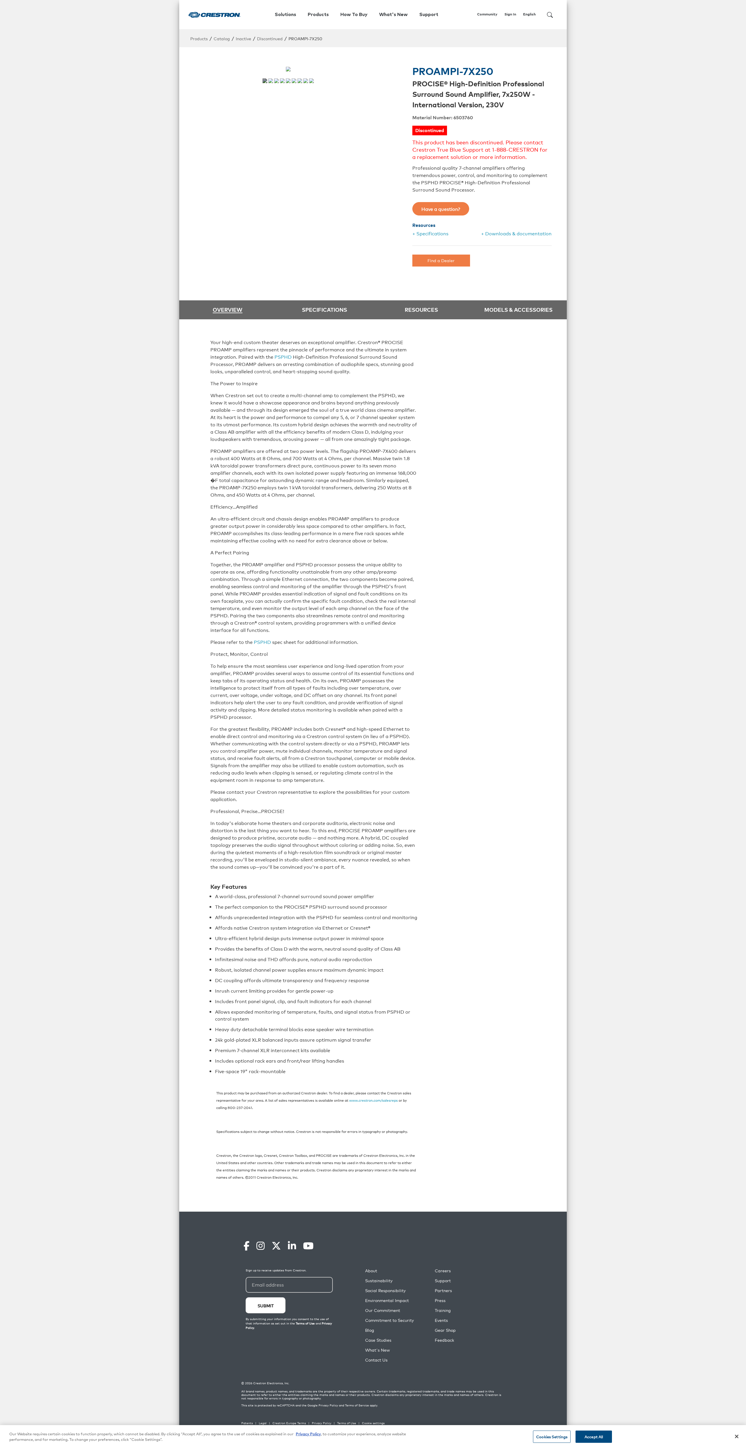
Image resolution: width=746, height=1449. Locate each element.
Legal (263, 1423)
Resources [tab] (421, 309)
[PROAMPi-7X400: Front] (305, 80)
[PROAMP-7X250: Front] (265, 80)
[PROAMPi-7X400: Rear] (311, 80)
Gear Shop (445, 1330)
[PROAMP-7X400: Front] (276, 80)
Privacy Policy (328, 1405)
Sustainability (379, 1280)
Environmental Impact (387, 1300)
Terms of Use (346, 1423)
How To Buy (353, 14)
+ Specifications (430, 233)
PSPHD (283, 356)
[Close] (736, 1436)
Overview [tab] (227, 310)
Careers (443, 1270)
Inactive (243, 38)
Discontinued (270, 38)
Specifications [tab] (324, 309)
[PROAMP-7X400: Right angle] (282, 80)
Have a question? (440, 209)
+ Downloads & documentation (516, 233)
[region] (373, 1437)
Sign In (510, 14)
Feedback (444, 1340)
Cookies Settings (551, 1436)
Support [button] (428, 14)
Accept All (594, 1436)
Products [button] (318, 14)
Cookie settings (373, 1423)
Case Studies (378, 1340)
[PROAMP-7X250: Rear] (270, 80)
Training (443, 1310)
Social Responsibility (385, 1290)
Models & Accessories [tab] (518, 309)
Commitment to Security (389, 1320)
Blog (369, 1330)
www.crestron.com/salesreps (373, 1100)
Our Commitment (382, 1310)
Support (443, 1280)
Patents (247, 1423)
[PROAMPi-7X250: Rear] (300, 80)
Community (487, 14)
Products (199, 38)
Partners (443, 1290)
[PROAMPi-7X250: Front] (294, 80)
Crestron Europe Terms (289, 1423)
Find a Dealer (441, 260)
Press (440, 1300)
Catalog (222, 38)
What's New (393, 14)
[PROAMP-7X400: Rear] (288, 80)
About (371, 1270)
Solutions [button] (285, 14)
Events (441, 1320)
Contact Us (376, 1359)
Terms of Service (357, 1405)
